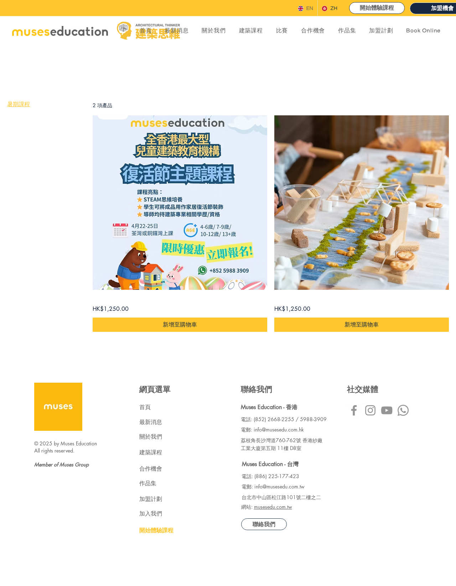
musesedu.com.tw (273, 506)
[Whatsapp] (403, 410)
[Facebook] (354, 410)
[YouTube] (387, 410)
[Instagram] (370, 410)
